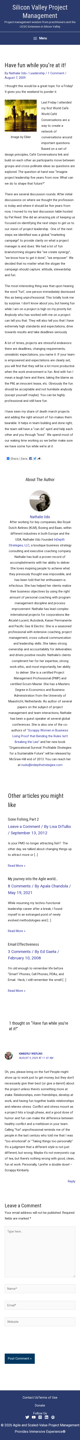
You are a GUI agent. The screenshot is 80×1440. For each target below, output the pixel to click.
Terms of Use (47, 1397)
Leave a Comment (24, 826)
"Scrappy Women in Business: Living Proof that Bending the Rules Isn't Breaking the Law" (40, 736)
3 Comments (19, 951)
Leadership (37, 73)
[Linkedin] (46, 1417)
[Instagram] (40, 1417)
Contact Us (30, 1397)
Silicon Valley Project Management (40, 11)
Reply (71, 1181)
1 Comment (56, 73)
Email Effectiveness (23, 944)
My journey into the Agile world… (33, 879)
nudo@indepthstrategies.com (42, 765)
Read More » (16, 866)
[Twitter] (27, 1417)
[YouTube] (34, 1417)
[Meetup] (53, 1417)
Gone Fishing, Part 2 (23, 819)
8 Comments (19, 886)
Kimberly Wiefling (30, 1053)
